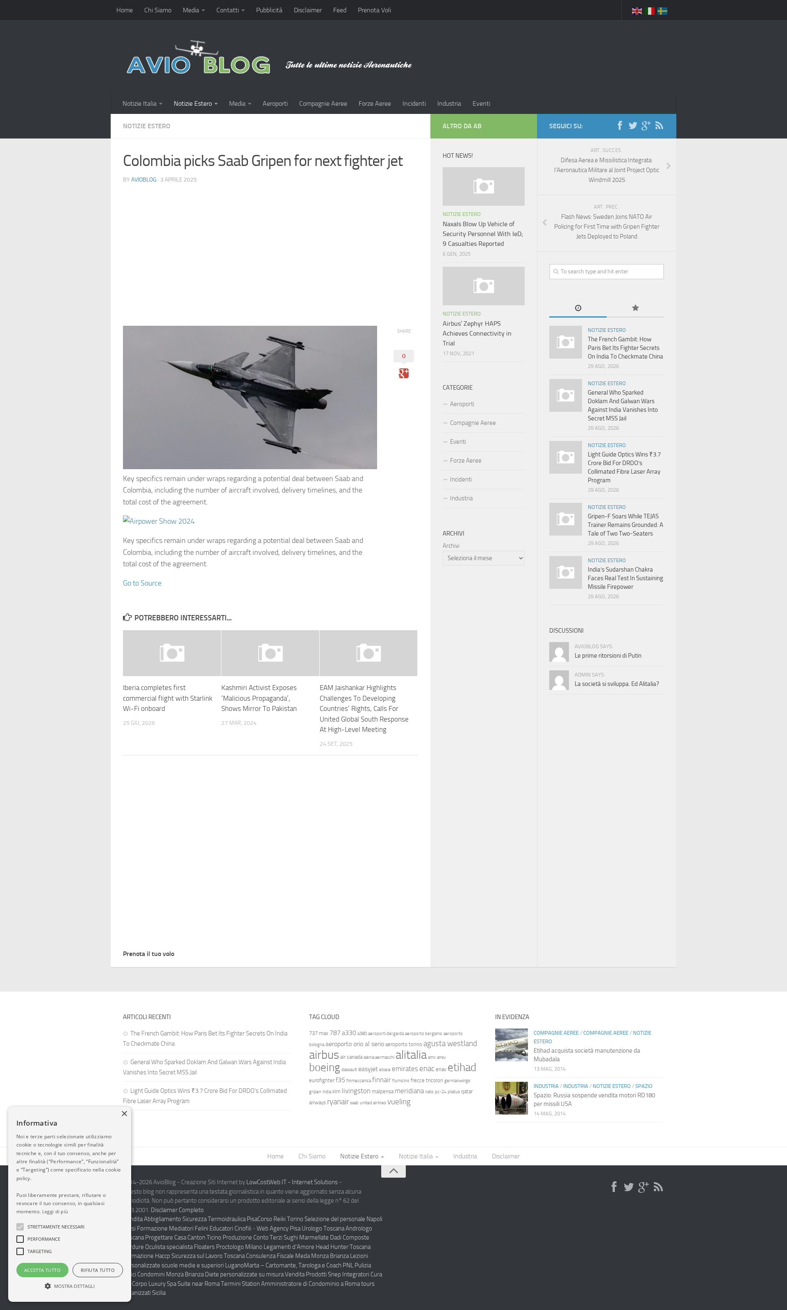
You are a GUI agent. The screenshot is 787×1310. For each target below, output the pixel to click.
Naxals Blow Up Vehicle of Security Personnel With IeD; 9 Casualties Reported (483, 233)
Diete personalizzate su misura (244, 1274)
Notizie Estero (193, 103)
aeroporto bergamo (423, 1033)
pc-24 (440, 1091)
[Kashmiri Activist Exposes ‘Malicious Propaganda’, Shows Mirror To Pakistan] (270, 653)
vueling (399, 1101)
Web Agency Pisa (278, 1228)
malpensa (383, 1091)
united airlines (373, 1103)
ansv (441, 1057)
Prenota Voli (374, 10)
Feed (339, 10)
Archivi (451, 545)
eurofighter (321, 1080)
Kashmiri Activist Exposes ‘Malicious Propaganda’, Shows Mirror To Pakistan (259, 698)
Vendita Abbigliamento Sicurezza (165, 1219)
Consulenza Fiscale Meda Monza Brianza (297, 1256)
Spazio (644, 1086)
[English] (637, 10)
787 (335, 1033)
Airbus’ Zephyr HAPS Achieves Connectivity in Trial (477, 333)
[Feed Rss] (659, 126)
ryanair (338, 1101)
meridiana (409, 1091)
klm (336, 1091)
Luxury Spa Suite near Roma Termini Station (204, 1283)
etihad (462, 1067)
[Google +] (646, 126)
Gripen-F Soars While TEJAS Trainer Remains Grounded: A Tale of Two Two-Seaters (625, 525)
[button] (20, 1227)
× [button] (124, 1114)
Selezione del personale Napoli (343, 1219)
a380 (362, 1033)
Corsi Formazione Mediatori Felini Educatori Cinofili (187, 1228)
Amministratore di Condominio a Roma (310, 1283)
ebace (385, 1069)
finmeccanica (358, 1080)
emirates (405, 1069)
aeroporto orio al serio (354, 1044)
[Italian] (650, 10)
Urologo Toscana (323, 1228)
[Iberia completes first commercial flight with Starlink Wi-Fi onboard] (172, 653)
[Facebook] (620, 126)
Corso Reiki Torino (280, 1219)
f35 (340, 1080)
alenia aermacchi (379, 1057)
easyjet (368, 1069)
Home (124, 10)
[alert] (69, 1204)
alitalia (411, 1055)
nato (429, 1091)
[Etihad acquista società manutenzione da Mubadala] (511, 1044)
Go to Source (142, 583)
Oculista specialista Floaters (180, 1247)
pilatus (454, 1091)
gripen (315, 1091)
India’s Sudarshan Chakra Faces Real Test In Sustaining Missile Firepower (625, 578)
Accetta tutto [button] (42, 1270)
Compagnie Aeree (323, 103)
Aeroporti (275, 103)
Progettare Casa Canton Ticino (183, 1237)
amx (432, 1057)
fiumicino (400, 1080)
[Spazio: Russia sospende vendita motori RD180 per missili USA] (511, 1098)
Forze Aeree (375, 103)
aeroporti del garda (386, 1033)
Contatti (227, 10)
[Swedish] (662, 10)
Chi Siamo (157, 10)
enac (426, 1068)
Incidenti (414, 103)
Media (191, 10)
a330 (349, 1033)
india (327, 1091)
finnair (381, 1080)
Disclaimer (308, 10)
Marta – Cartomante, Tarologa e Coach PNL (298, 1265)
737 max (318, 1033)
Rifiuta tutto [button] (98, 1270)
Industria (449, 103)
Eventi (481, 103)
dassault (349, 1069)
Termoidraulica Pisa (232, 1219)
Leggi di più (55, 1211)
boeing (324, 1067)
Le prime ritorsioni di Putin (608, 655)
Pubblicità (269, 10)
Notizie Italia (140, 103)
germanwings (457, 1080)
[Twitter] (633, 126)
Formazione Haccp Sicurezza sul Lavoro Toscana (184, 1256)
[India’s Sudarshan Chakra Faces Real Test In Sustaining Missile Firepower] (565, 572)
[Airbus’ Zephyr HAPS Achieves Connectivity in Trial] (484, 286)
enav (441, 1069)
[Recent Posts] (578, 309)
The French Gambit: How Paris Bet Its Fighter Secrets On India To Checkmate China (625, 348)
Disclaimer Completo (177, 1210)
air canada (351, 1057)
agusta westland (450, 1043)
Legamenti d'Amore (289, 1247)
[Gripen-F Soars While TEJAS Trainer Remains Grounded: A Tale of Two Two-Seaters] (565, 519)
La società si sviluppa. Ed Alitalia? (617, 684)
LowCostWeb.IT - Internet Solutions (292, 1182)
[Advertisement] (270, 248)
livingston (356, 1091)
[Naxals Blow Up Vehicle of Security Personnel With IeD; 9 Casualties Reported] (484, 186)
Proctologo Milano (239, 1247)
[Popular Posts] (635, 309)
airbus (324, 1055)
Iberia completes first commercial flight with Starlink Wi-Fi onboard (167, 698)
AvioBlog (144, 179)
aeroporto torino (403, 1044)
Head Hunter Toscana (343, 1247)
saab (354, 1103)
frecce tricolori (427, 1080)
